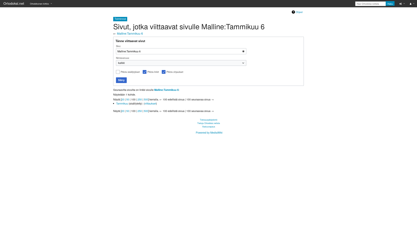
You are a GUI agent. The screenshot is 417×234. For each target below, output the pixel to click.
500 (146, 99)
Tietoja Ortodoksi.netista (208, 123)
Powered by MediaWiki (209, 132)
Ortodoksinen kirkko (39, 3)
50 (127, 99)
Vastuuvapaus (208, 126)
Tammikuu (122, 103)
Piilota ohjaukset (174, 71)
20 (122, 99)
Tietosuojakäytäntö (208, 119)
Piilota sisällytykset (130, 71)
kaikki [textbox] (121, 63)
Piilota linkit (153, 71)
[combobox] (181, 51)
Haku (390, 3)
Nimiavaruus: (122, 57)
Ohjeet (299, 12)
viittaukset (150, 103)
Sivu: (118, 46)
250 (139, 99)
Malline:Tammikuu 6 (130, 33)
